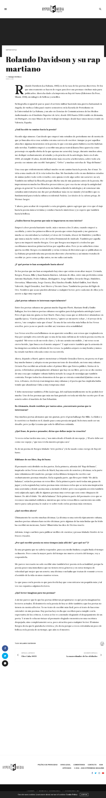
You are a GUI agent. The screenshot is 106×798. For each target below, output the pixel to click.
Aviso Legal (65, 765)
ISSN (101, 765)
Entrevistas (11, 50)
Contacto (92, 765)
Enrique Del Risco (15, 77)
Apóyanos (66, 768)
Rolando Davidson (28, 643)
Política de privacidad (48, 765)
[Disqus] (53, 700)
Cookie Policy (71, 794)
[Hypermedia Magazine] (53, 9)
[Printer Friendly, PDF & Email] (102, 643)
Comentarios (79, 765)
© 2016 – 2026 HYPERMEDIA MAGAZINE (89, 768)
